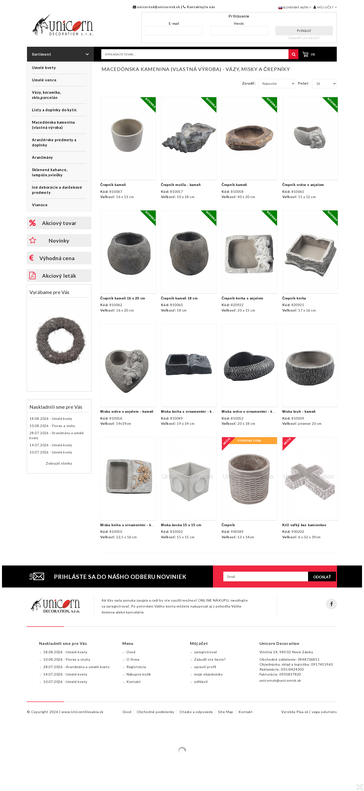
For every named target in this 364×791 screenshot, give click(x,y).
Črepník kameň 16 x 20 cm (122, 298)
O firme (133, 659)
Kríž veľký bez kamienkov (304, 525)
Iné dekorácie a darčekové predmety (57, 190)
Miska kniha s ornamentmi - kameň (191, 411)
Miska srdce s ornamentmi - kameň (252, 411)
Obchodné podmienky (155, 712)
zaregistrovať (205, 652)
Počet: (304, 83)
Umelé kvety (44, 67)
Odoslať (322, 577)
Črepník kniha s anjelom (242, 298)
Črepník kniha (294, 298)
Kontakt (134, 681)
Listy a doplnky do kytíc (54, 110)
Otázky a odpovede (196, 712)
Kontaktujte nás (200, 7)
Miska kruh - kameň (299, 411)
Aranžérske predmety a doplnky (54, 142)
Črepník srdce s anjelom (303, 185)
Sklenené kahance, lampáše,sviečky (50, 172)
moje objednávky (208, 674)
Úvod (131, 652)
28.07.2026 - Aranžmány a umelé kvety (56, 435)
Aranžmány (42, 157)
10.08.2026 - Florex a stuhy (52, 426)
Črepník (228, 525)
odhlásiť (201, 681)
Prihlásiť (304, 30)
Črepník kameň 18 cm (179, 298)
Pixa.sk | (304, 712)
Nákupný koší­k (139, 674)
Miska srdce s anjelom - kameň (127, 411)
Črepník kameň (113, 185)
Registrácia (136, 667)
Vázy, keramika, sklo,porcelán (46, 95)
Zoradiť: (249, 83)
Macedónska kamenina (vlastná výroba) (53, 125)
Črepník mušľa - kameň (181, 185)
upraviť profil (205, 667)
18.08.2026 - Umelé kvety (50, 419)
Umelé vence (44, 80)
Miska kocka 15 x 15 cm (181, 525)
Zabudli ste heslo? (304, 38)
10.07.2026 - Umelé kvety (50, 452)
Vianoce (40, 205)
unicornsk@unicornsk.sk (158, 7)
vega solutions (324, 712)
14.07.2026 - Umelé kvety (50, 445)
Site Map (225, 712)
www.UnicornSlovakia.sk (82, 712)
